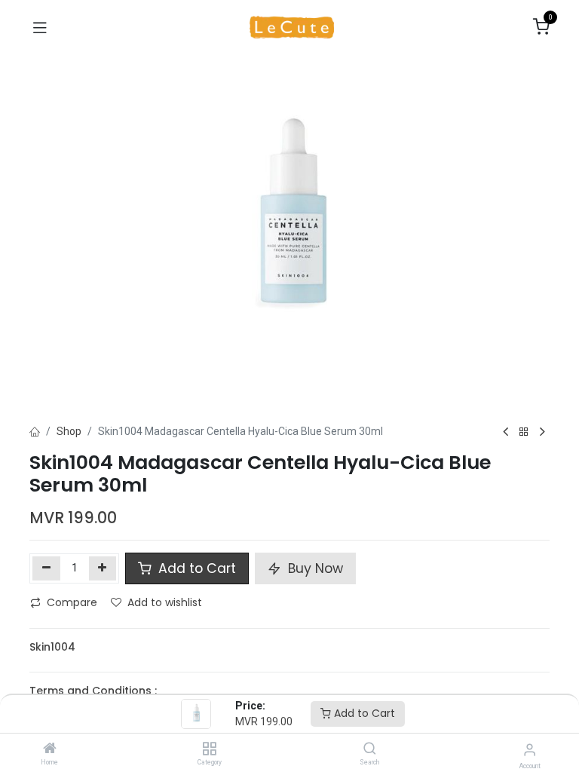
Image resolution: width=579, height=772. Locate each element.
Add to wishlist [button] (164, 602)
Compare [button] (72, 602)
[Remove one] (46, 568)
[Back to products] (524, 432)
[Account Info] (529, 749)
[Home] (50, 749)
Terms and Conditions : (93, 690)
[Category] (209, 749)
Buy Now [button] (313, 568)
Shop (69, 431)
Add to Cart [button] (195, 568)
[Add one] (103, 568)
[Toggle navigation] (40, 27)
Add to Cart (363, 713)
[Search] (370, 749)
